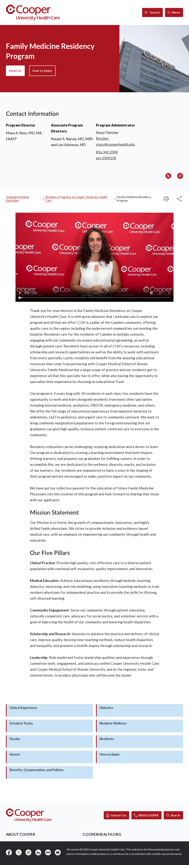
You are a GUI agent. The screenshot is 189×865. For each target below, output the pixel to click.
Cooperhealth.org (102, 834)
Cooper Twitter (19, 852)
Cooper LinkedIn (38, 852)
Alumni (15, 754)
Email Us (15, 70)
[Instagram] (180, 176)
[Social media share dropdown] (166, 198)
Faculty (15, 739)
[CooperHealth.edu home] (29, 815)
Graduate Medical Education (17, 198)
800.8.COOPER (148, 815)
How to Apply (42, 70)
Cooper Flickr (48, 852)
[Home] (33, 12)
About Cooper (20, 834)
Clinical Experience (23, 708)
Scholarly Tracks (21, 723)
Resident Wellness (113, 723)
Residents (107, 739)
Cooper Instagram (28, 852)
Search (175, 815)
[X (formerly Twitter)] (168, 176)
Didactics (106, 708)
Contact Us (118, 815)
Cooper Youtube (58, 852)
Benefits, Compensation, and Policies (36, 770)
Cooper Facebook (9, 852)
